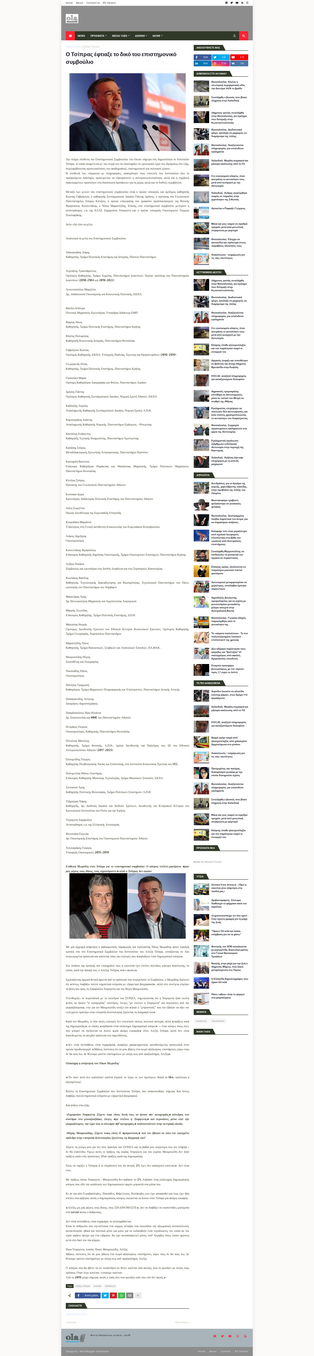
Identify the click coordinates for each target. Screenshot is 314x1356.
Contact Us (93, 2)
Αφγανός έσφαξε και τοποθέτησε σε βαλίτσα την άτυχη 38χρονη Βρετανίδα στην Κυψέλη (229, 364)
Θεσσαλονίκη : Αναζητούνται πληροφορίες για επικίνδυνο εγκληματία (227, 148)
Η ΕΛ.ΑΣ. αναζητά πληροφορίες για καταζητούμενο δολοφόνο (228, 377)
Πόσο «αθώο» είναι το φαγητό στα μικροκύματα (228, 996)
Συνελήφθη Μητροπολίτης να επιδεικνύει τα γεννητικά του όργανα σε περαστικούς (227, 555)
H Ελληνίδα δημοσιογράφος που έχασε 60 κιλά (229, 980)
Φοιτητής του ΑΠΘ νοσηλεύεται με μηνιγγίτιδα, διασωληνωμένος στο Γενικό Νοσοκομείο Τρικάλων (229, 951)
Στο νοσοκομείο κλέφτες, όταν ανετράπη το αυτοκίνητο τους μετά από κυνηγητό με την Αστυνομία (228, 181)
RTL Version (109, 2)
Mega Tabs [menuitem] (119, 36)
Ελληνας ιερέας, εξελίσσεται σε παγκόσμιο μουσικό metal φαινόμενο (228, 570)
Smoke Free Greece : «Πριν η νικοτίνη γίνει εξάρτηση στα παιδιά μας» (228, 888)
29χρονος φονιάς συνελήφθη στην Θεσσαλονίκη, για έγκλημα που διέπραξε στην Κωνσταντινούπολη (229, 118)
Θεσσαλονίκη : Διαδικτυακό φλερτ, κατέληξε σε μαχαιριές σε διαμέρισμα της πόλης (229, 133)
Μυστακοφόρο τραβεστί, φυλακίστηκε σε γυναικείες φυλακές (226, 504)
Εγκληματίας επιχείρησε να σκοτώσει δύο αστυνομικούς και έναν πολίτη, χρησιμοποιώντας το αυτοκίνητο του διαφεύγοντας (229, 413)
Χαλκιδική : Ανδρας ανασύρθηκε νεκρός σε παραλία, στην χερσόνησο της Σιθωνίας (229, 196)
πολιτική (97, 1286)
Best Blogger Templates (94, 1351)
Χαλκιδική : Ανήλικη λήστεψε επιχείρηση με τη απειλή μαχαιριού (227, 461)
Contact (226, 1351)
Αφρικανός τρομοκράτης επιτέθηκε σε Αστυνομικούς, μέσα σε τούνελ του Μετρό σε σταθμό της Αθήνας (227, 396)
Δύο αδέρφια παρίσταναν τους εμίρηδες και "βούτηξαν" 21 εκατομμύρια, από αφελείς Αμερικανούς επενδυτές (228, 654)
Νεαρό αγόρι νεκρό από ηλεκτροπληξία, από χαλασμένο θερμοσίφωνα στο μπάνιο (229, 741)
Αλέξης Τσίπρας (91, 46)
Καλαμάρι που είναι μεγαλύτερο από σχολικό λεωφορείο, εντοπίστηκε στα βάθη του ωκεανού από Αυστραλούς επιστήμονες (229, 538)
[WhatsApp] (121, 1295)
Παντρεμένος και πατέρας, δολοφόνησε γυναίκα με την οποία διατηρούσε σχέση (226, 772)
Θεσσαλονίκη (218, 1021)
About (79, 2)
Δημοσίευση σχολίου (76, 1314)
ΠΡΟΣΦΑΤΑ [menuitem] (97, 36)
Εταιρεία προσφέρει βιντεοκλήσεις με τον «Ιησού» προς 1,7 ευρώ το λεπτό (227, 669)
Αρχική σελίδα (73, 46)
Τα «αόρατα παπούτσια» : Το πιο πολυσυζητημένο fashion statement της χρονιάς (229, 637)
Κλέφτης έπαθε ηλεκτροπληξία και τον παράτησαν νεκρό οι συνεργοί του (228, 348)
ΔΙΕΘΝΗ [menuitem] (140, 36)
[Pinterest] (113, 1295)
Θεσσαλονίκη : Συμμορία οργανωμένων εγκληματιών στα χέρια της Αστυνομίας (229, 429)
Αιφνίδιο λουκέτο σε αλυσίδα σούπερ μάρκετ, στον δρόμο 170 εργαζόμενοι (229, 695)
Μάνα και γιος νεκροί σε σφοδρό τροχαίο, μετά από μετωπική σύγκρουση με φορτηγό (229, 227)
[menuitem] (70, 35)
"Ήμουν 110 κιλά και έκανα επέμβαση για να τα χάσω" (226, 933)
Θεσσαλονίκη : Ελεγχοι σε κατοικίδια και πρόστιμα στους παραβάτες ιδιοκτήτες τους (228, 243)
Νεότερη (72, 1322)
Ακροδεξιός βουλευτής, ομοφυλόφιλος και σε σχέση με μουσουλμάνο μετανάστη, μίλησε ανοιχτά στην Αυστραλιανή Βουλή (228, 604)
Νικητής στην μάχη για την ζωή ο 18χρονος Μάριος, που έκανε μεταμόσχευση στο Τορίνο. (229, 967)
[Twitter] (105, 1295)
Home (69, 2)
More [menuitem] (156, 36)
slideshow (110, 1286)
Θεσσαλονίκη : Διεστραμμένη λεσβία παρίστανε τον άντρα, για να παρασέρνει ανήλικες (229, 519)
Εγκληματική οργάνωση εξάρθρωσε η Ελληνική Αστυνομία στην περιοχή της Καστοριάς (227, 445)
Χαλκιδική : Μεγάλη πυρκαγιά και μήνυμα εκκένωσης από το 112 (229, 162)
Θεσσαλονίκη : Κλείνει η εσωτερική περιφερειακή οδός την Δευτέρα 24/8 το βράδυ (228, 85)
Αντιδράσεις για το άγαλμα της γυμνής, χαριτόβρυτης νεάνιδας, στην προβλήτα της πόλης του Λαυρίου (229, 488)
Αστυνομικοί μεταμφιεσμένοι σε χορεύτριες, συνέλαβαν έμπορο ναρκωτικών (229, 586)
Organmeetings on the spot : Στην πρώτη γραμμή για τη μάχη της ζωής (229, 919)
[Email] (129, 1295)
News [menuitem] (81, 36)
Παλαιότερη (181, 1322)
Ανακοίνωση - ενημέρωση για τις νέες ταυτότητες (228, 256)
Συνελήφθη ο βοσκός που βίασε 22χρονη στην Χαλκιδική (229, 99)
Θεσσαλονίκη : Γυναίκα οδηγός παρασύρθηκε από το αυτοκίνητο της (228, 621)
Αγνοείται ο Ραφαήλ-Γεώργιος (228, 208)
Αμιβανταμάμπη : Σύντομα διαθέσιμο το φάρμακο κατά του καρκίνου (229, 903)
